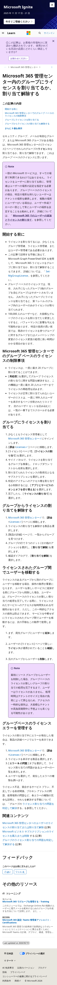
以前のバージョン (25, 967)
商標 (17, 980)
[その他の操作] (52, 67)
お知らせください (18, 58)
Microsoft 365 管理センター (24, 67)
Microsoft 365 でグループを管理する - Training (25, 901)
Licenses (21, 447)
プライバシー (16, 972)
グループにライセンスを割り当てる (22, 119)
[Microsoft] (29, 33)
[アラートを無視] (52, 4)
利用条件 (6, 980)
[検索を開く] (40, 33)
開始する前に (11, 108)
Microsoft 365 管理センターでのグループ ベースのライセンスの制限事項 (29, 114)
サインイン (49, 32)
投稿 (4, 972)
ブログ (41, 967)
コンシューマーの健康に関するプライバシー (23, 976)
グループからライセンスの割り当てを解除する (27, 123)
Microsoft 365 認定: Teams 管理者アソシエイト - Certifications (26, 921)
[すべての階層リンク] (5, 67)
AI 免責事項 (8, 967)
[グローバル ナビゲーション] (3, 33)
